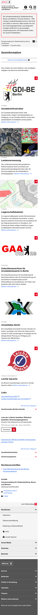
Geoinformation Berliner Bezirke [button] (13, 409)
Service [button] (4, 571)
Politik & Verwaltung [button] (9, 582)
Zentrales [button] (4, 548)
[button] (35, 41)
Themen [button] (4, 593)
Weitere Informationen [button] (10, 599)
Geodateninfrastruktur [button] (9, 452)
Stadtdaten (5, 45)
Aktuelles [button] (4, 588)
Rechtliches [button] (5, 510)
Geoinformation (16, 45)
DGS (7, 531)
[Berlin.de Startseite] (6, 2)
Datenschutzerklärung (10, 520)
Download (6, 429)
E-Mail (6, 496)
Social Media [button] (6, 543)
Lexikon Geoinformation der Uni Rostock (15, 399)
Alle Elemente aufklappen (28, 405)
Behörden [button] (5, 577)
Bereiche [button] (4, 554)
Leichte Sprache (11, 537)
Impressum (6, 515)
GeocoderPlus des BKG (9, 396)
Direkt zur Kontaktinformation (18, 60)
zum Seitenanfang (27, 504)
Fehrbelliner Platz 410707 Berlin (10, 492)
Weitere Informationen (9, 122)
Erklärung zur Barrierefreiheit (13, 526)
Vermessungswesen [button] (8, 457)
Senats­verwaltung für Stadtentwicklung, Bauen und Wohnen (15, 42)
